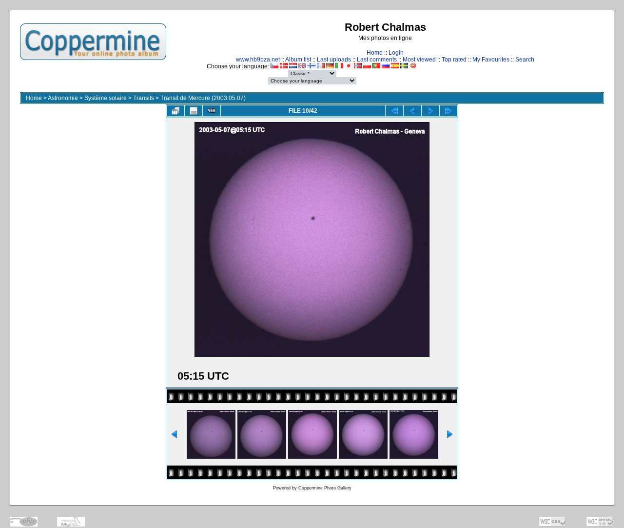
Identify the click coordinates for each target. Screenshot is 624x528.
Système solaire (105, 98)
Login (396, 52)
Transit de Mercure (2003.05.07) (203, 98)
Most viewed (419, 59)
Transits (143, 98)
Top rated (454, 59)
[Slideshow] (211, 110)
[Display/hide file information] (193, 110)
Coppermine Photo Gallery (324, 488)
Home (375, 52)
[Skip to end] (448, 110)
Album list (298, 59)
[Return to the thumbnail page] (175, 110)
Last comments (377, 59)
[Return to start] (394, 110)
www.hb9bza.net (258, 59)
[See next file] (430, 110)
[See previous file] (412, 110)
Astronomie (63, 98)
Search (524, 59)
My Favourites (490, 59)
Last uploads (334, 59)
